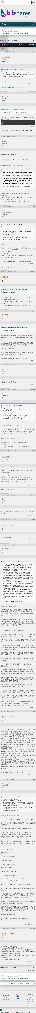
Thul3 (5, 142)
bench (5, 97)
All (10, 40)
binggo (6, 315)
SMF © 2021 (6, 996)
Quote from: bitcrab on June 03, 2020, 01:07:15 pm (12, 224)
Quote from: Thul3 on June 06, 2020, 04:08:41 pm (12, 109)
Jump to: (13, 983)
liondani (6, 57)
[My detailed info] (4, 61)
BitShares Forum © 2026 (30, 996)
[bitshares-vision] (4, 100)
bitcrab (6, 211)
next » (34, 38)
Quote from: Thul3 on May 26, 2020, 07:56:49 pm (12, 69)
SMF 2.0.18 (6, 994)
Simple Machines (6, 998)
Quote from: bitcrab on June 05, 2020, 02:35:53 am (12, 405)
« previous (29, 38)
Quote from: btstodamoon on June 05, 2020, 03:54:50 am (14, 289)
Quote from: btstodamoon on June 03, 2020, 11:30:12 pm (14, 561)
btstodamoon (8, 370)
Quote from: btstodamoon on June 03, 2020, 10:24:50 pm (14, 796)
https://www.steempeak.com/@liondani (12, 87)
